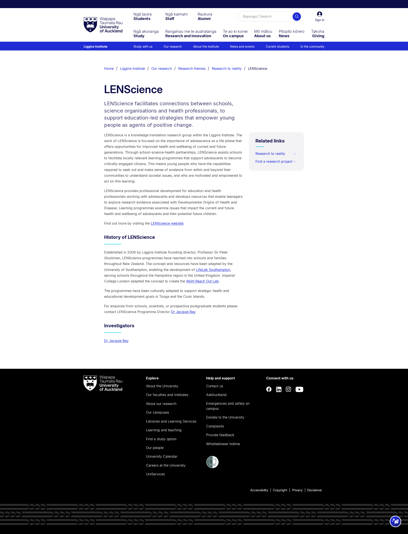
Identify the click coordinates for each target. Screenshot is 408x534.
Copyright (280, 490)
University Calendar (161, 456)
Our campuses (157, 412)
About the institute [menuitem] (206, 46)
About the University (162, 386)
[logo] (103, 25)
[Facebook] (269, 389)
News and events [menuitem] (242, 46)
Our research (161, 68)
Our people (155, 448)
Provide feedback (220, 435)
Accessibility (259, 490)
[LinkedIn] (279, 389)
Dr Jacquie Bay (183, 312)
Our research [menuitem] (173, 46)
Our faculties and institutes (167, 395)
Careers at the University (166, 465)
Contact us (214, 386)
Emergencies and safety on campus (227, 406)
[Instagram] (288, 389)
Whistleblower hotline (223, 444)
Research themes (191, 68)
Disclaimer (314, 490)
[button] (319, 16)
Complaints (215, 426)
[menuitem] (142, 16)
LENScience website (167, 223)
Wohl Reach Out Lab (202, 281)
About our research (161, 404)
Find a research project (273, 161)
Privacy (297, 490)
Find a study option (161, 439)
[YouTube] (299, 389)
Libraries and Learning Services (171, 421)
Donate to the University (225, 417)
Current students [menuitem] (277, 46)
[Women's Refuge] (212, 467)
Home (109, 68)
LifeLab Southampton (213, 270)
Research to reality (227, 68)
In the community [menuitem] (312, 46)
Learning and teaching (163, 430)
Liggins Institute (95, 46)
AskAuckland (216, 395)
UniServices (155, 474)
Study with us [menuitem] (142, 46)
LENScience (257, 68)
